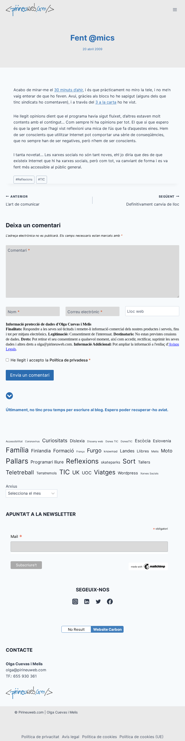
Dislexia (77, 440)
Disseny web (95, 441)
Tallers (144, 462)
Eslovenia (162, 440)
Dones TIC (112, 441)
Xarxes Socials (149, 473)
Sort (129, 461)
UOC (87, 472)
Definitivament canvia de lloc (152, 201)
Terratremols (46, 473)
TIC (41, 179)
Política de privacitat (40, 736)
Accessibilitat (14, 441)
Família (17, 450)
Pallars (17, 461)
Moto (166, 451)
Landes (127, 450)
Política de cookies (99, 736)
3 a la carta (105, 102)
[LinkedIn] (86, 601)
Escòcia (143, 440)
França (80, 451)
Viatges (104, 472)
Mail (16, 536)
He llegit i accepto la (51, 360)
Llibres (143, 451)
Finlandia (41, 451)
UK (75, 472)
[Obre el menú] (174, 9)
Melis (155, 451)
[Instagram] (75, 601)
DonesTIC (126, 441)
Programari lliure (47, 461)
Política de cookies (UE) (141, 736)
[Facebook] (110, 601)
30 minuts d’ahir (68, 89)
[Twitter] (98, 601)
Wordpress (128, 473)
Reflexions (24, 179)
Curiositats (54, 440)
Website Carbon (107, 629)
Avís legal (70, 736)
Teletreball (20, 472)
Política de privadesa (69, 360)
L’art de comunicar (23, 201)
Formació (63, 451)
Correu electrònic (84, 311)
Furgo (94, 450)
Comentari (19, 250)
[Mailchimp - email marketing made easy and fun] (148, 566)
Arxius (11, 486)
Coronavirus (32, 441)
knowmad (111, 451)
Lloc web (135, 311)
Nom (14, 311)
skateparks (110, 462)
